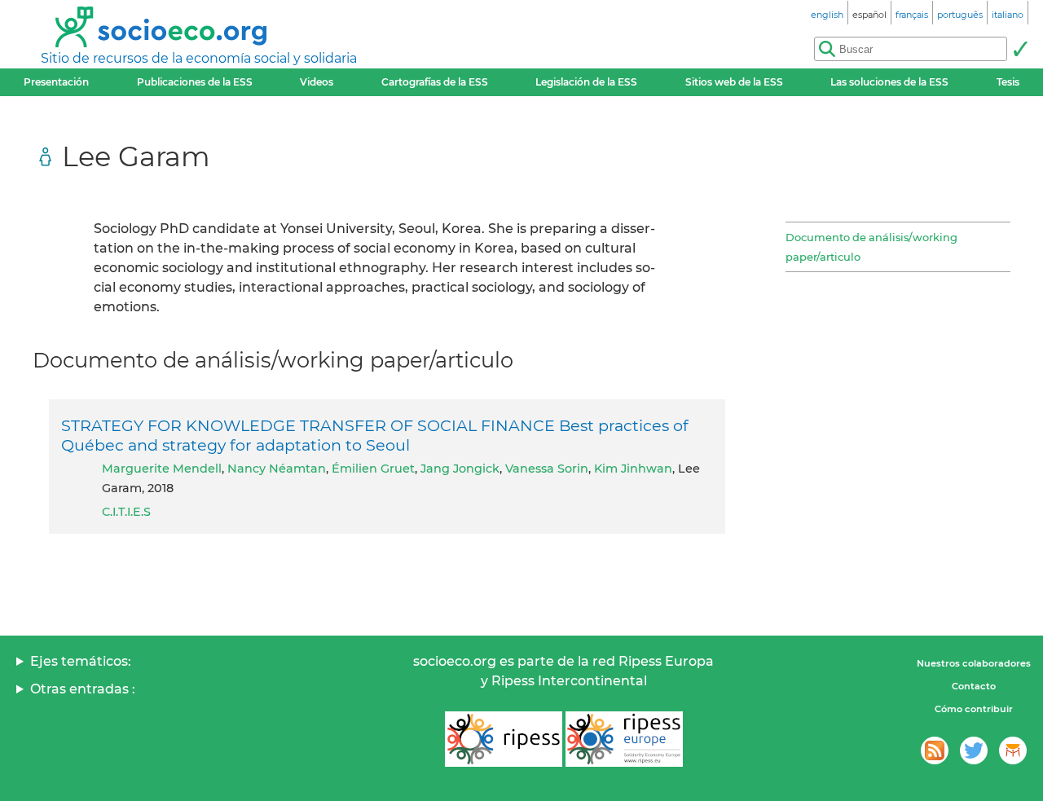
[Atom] (934, 750)
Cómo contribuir (974, 709)
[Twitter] (974, 750)
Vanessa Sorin (546, 468)
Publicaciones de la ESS (195, 82)
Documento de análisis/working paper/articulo (871, 247)
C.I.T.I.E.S (126, 511)
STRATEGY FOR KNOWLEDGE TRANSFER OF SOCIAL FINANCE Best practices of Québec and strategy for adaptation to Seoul (375, 435)
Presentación (56, 82)
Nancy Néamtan (276, 468)
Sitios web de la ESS (734, 82)
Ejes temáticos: (80, 661)
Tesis (1008, 82)
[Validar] (1020, 49)
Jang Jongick (459, 468)
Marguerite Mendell (162, 468)
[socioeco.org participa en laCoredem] (1013, 750)
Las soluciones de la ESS (889, 82)
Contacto (974, 686)
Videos (316, 82)
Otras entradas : (82, 689)
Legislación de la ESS (586, 82)
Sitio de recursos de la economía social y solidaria (199, 58)
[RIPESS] (503, 739)
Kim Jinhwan (633, 468)
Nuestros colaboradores (974, 663)
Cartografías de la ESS (434, 82)
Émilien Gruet (373, 468)
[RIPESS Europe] (624, 739)
